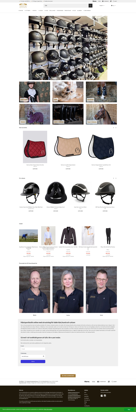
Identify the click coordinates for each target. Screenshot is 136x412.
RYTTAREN (28, 10)
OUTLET (74, 10)
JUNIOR (41, 10)
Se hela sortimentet (68, 375)
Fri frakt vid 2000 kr (25, 1)
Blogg (85, 402)
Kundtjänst (86, 398)
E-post (22, 346)
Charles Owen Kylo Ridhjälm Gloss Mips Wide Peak (30, 207)
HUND (46, 10)
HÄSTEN (35, 10)
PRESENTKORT (68, 10)
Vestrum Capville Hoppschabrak (68, 165)
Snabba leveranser (48, 1)
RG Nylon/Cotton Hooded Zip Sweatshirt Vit (88, 247)
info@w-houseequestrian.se (73, 392)
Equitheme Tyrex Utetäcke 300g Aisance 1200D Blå (28, 247)
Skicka (33, 361)
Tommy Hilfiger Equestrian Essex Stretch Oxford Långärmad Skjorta (48, 247)
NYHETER (21, 10)
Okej (129, 409)
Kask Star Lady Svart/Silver (80, 207)
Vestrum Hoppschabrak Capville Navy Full (101, 165)
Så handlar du (87, 400)
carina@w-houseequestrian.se (74, 395)
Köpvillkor (86, 396)
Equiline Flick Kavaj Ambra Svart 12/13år (68, 247)
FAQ (85, 403)
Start (85, 392)
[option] (35, 151)
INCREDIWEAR (60, 10)
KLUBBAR (79, 10)
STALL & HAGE (52, 10)
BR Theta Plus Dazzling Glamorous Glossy (105, 207)
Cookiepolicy (87, 405)
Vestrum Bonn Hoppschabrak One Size (35, 165)
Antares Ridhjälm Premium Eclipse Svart (56, 207)
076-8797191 (46, 381)
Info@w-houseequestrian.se (32, 381)
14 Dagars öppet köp (37, 1)
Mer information (48, 409)
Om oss (85, 394)
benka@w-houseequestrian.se (74, 397)
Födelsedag (23, 353)
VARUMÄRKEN (87, 10)
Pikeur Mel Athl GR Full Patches (108, 247)
